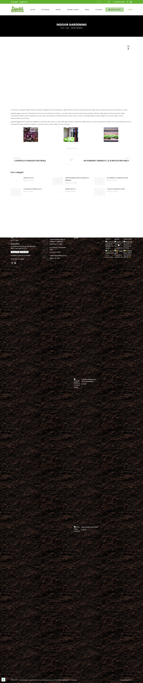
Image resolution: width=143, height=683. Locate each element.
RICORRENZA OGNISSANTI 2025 (117, 178)
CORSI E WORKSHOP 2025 (116, 189)
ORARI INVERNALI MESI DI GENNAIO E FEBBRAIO (77, 179)
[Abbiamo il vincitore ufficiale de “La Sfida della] (128, 245)
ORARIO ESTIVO (28, 178)
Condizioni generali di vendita (21, 255)
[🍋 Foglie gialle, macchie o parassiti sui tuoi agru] (118, 254)
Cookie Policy (24, 252)
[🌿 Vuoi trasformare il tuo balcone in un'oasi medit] (110, 254)
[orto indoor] (111, 134)
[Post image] (16, 181)
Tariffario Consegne (17, 259)
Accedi (15, 2)
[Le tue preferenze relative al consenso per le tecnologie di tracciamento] (3, 679)
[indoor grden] (71, 134)
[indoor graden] (30, 134)
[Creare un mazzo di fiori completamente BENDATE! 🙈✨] (118, 245)
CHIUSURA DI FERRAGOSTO (32, 189)
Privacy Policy (15, 252)
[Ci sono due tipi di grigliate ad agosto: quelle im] (110, 245)
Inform (130, 680)
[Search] (108, 1)
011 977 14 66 (119, 2)
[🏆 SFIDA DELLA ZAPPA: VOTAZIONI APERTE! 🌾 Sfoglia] (128, 254)
